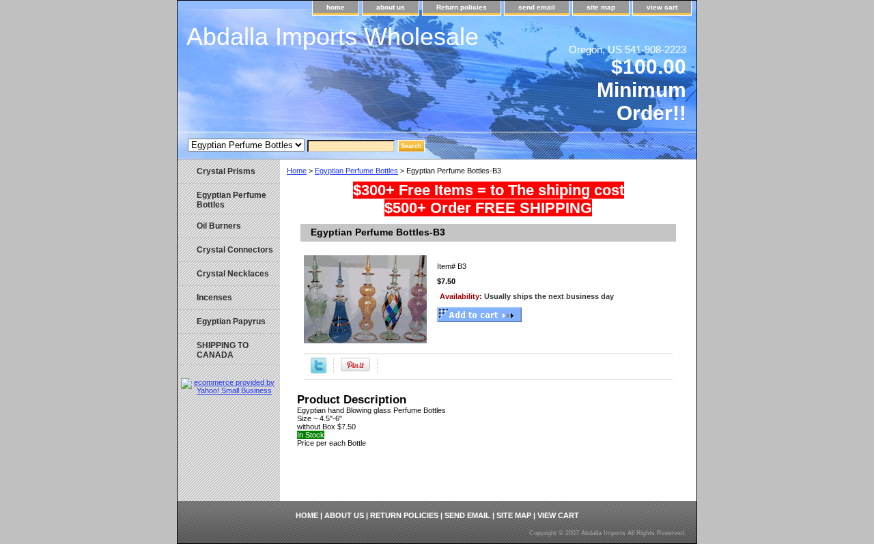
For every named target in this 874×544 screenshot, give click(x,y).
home (335, 7)
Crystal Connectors (235, 250)
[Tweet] (318, 371)
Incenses (214, 297)
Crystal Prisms (226, 171)
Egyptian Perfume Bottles (356, 171)
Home (297, 171)
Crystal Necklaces (233, 273)
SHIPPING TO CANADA (223, 350)
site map (601, 7)
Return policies (461, 7)
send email (536, 7)
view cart (662, 7)
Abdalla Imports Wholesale (332, 37)
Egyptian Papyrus (231, 321)
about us (390, 7)
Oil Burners (219, 226)
